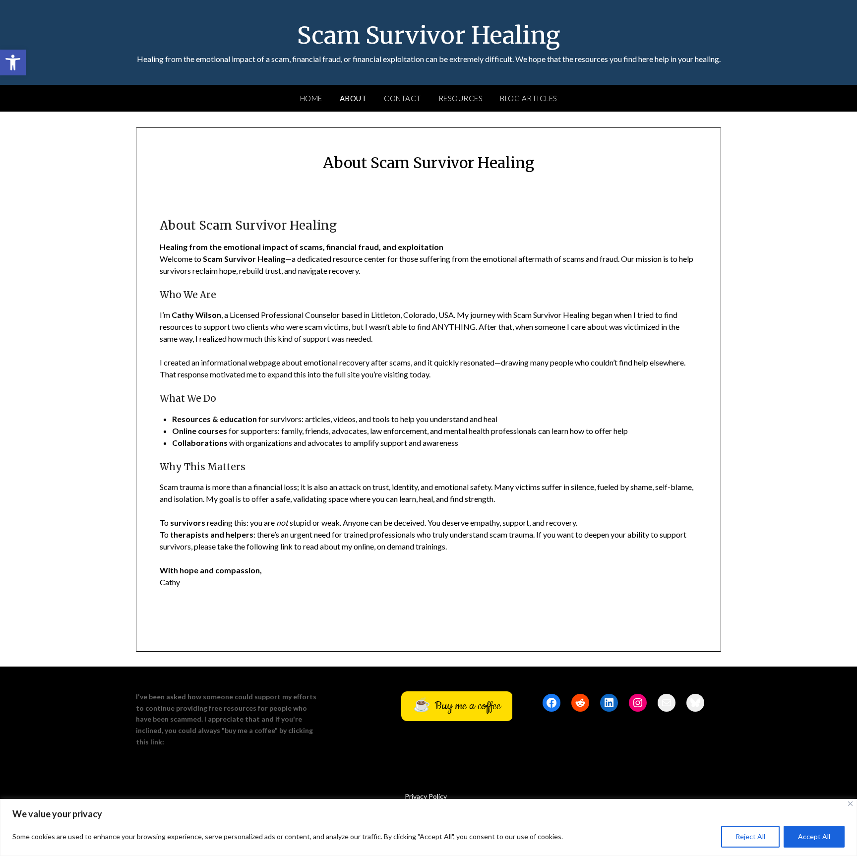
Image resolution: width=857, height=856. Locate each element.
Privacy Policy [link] (426, 796)
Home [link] (311, 98)
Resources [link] (460, 98)
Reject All (750, 836)
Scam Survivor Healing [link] (428, 35)
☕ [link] (457, 706)
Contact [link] (402, 98)
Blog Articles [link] (528, 98)
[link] (13, 62)
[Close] (850, 803)
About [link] (353, 98)
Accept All (814, 836)
